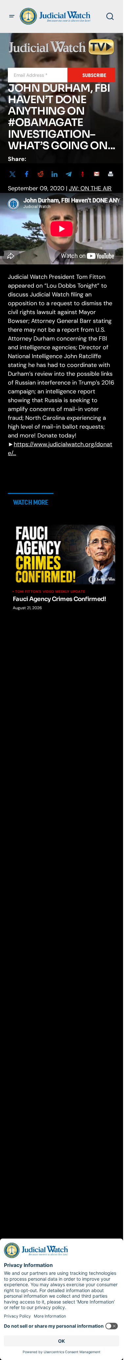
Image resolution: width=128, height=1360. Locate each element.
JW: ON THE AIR (90, 188)
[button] (12, 16)
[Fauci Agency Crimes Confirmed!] (66, 554)
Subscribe (94, 75)
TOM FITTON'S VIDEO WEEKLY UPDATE (50, 591)
